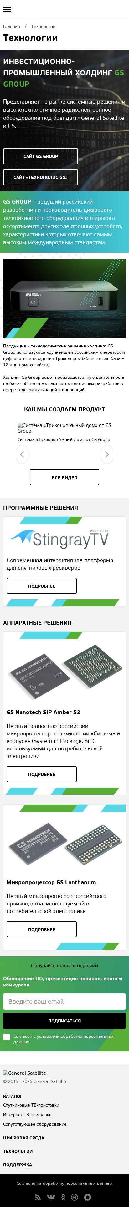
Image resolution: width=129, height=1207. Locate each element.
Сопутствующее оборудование (35, 1124)
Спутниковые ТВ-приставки (31, 1105)
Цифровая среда (23, 1138)
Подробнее (41, 586)
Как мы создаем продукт (64, 409)
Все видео (64, 477)
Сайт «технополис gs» (40, 177)
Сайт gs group (40, 156)
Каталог (13, 1096)
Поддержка (17, 1165)
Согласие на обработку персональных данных (64, 1183)
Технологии (18, 1151)
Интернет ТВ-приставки (27, 1115)
